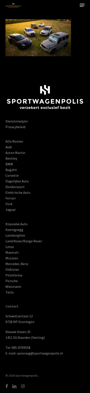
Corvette (12, 175)
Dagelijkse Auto (17, 181)
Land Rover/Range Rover (23, 241)
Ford (8, 204)
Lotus (9, 247)
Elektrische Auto (17, 192)
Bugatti (11, 170)
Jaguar (10, 209)
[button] (82, 5)
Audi (8, 147)
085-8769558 (21, 347)
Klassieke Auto (16, 224)
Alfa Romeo (14, 141)
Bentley (11, 158)
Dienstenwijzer (16, 121)
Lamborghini (15, 235)
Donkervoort (15, 187)
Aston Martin (15, 152)
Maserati (12, 252)
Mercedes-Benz (16, 264)
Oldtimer (12, 269)
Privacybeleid (15, 127)
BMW (9, 164)
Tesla (9, 292)
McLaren (11, 258)
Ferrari (10, 198)
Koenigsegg (14, 229)
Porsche (11, 281)
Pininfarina (13, 275)
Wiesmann (13, 286)
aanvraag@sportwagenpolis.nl (40, 353)
